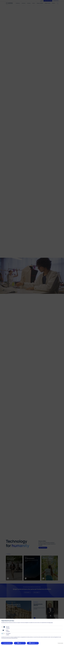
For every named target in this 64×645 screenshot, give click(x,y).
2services (8, 628)
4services (8, 631)
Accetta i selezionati (7, 643)
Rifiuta (20, 643)
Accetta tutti (33, 643)
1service (7, 634)
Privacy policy (51, 622)
